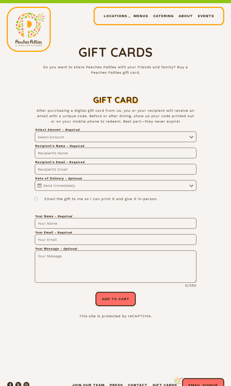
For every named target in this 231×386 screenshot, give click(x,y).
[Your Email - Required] (115, 239)
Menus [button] (141, 16)
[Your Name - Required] (115, 223)
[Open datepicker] (39, 185)
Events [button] (206, 16)
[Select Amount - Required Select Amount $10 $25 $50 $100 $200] (115, 136)
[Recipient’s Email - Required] (115, 169)
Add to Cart (115, 299)
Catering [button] (163, 16)
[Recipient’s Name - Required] (115, 153)
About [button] (186, 16)
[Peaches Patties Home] (28, 29)
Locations (116, 16)
